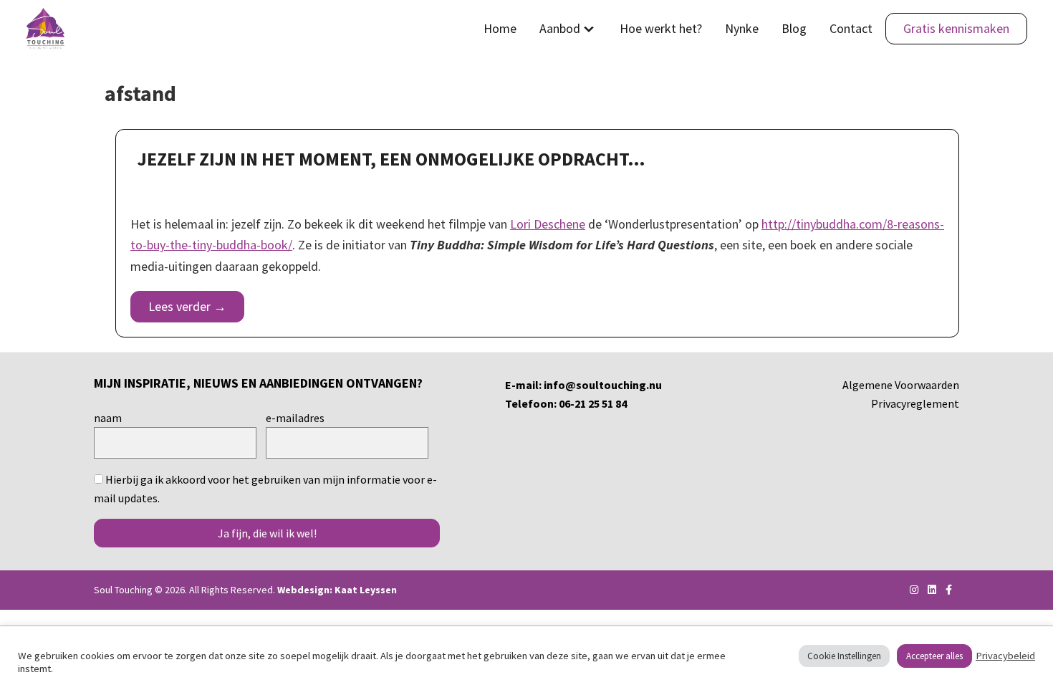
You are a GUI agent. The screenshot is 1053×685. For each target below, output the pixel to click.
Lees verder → (187, 306)
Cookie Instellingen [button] (844, 656)
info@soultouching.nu (603, 385)
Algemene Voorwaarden (900, 385)
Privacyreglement (915, 403)
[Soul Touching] (45, 28)
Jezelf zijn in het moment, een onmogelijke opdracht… (391, 159)
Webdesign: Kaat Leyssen (337, 589)
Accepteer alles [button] (934, 656)
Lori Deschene (547, 224)
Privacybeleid (1005, 655)
